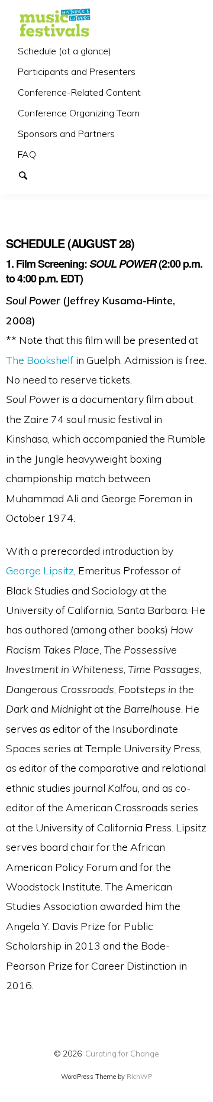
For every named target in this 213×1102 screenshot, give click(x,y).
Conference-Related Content (79, 92)
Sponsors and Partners (66, 133)
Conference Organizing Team (79, 113)
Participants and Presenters (76, 71)
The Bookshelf (39, 359)
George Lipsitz (40, 570)
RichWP (139, 1076)
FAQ (27, 154)
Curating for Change (122, 1053)
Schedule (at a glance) (64, 51)
